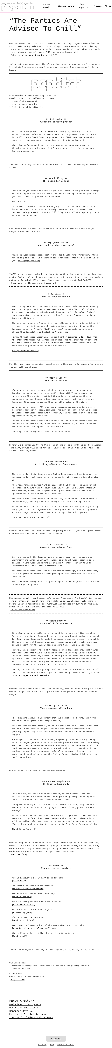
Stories (62, 6)
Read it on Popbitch (24, 829)
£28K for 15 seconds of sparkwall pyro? (35, 928)
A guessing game (22, 912)
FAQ (52, 1045)
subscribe (51, 95)
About (108, 6)
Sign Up (56, 1038)
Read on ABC (19, 936)
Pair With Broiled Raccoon (27, 1014)
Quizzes (98, 6)
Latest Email (46, 6)
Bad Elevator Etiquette (25, 1004)
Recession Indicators (23, 1008)
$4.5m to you (20, 881)
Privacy (42, 1045)
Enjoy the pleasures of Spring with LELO (33, 55)
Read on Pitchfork (23, 920)
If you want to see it (25, 351)
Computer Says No (21, 1011)
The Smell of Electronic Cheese (31, 1017)
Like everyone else (23, 904)
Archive (72, 6)
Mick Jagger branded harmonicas (32, 675)
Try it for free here (22, 610)
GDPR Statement (65, 1045)
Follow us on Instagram (42, 283)
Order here (16, 283)
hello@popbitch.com (43, 98)
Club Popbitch (83, 6)
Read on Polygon (22, 896)
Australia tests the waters (28, 889)
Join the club (18, 854)
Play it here (17, 979)
